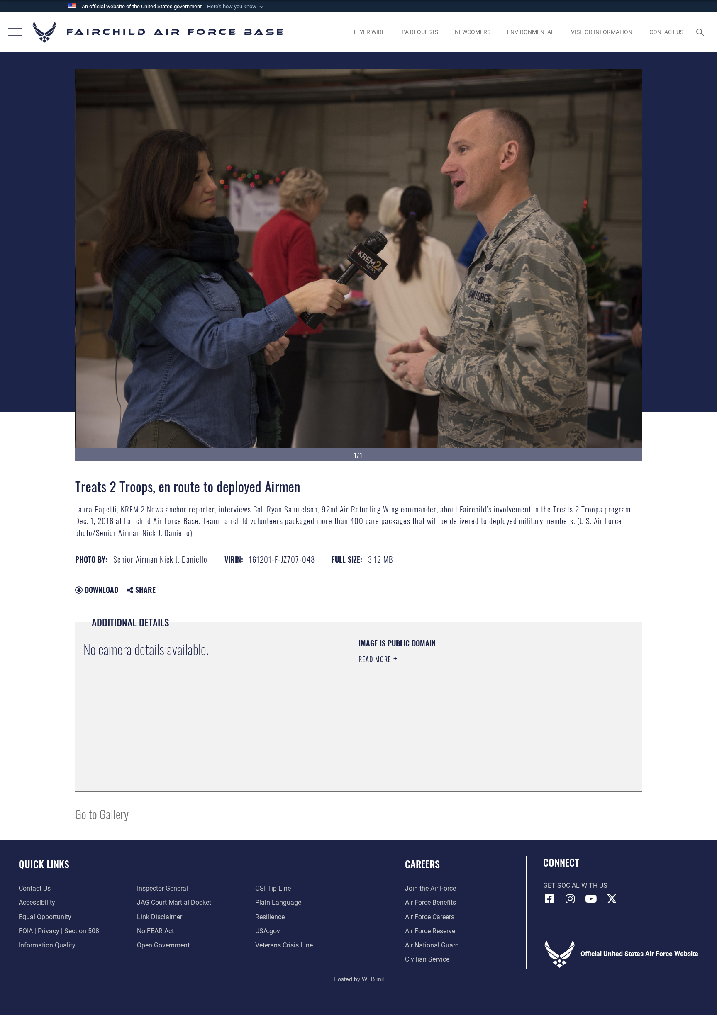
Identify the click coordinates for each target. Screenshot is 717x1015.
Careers (422, 863)
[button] (236, 6)
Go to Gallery (102, 814)
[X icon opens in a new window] (611, 899)
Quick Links (44, 863)
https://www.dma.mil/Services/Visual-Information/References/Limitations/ (455, 712)
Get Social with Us (575, 885)
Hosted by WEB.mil (359, 979)
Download (100, 589)
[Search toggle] (701, 31)
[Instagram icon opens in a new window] (570, 899)
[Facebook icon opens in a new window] (549, 899)
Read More (375, 659)
